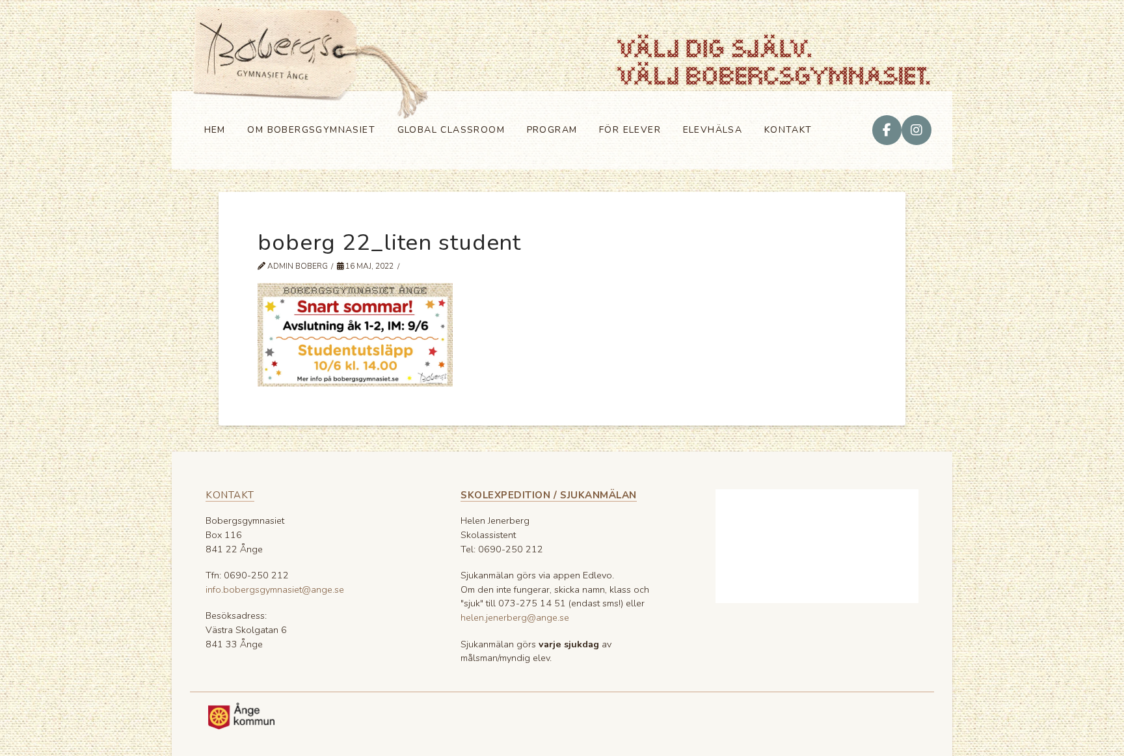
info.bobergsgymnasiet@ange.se (275, 589)
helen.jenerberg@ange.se (515, 617)
